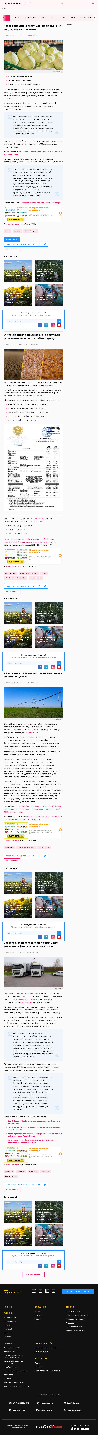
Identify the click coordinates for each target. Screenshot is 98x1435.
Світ (52, 18)
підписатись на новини (78, 1292)
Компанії (38, 1315)
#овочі (7, 231)
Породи (38, 1319)
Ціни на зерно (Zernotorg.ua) (77, 1315)
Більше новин (33, 1274)
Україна (15, 18)
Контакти (38, 1367)
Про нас (38, 1363)
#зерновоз (21, 1172)
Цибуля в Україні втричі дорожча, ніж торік (41, 203)
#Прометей (33, 1172)
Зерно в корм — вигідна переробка (13, 1362)
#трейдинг (9, 1172)
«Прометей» (23, 994)
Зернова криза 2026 (12, 1348)
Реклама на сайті (41, 1352)
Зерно (62, 18)
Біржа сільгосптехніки (75, 1327)
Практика (7, 1325)
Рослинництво (10, 1317)
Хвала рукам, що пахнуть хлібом (16, 1386)
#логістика (45, 1172)
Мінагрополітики (33, 733)
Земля (43, 18)
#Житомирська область (26, 848)
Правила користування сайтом (47, 1371)
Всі (6, 18)
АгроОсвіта (8, 1375)
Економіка (8, 1333)
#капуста (17, 231)
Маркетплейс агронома (75, 1331)
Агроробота (71, 1323)
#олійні (44, 573)
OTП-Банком (33, 999)
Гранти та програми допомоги (16, 1371)
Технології (8, 1329)
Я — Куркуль (9, 1378)
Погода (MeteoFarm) (74, 1311)
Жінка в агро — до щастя (13, 1382)
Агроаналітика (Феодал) (75, 1319)
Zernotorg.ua (39, 519)
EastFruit (8, 99)
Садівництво (30, 18)
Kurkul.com (48, 385)
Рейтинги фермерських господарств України (13, 1356)
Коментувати (12, 239)
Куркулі (38, 1311)
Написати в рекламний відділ (46, 1348)
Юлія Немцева (12, 224)
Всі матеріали (12, 249)
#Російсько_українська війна (15, 578)
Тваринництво (10, 1321)
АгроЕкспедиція (10, 1367)
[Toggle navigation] (93, 3)
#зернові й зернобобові (28, 573)
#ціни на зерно (10, 573)
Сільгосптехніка (87, 18)
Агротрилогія (9, 1352)
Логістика (8, 1337)
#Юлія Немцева (30, 231)
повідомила (25, 1002)
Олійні (72, 18)
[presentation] (4, 18)
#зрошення (9, 848)
